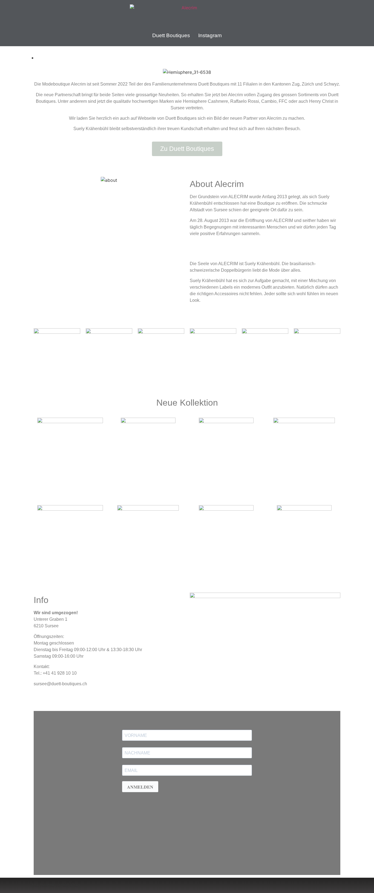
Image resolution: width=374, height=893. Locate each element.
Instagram (210, 35)
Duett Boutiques (171, 35)
